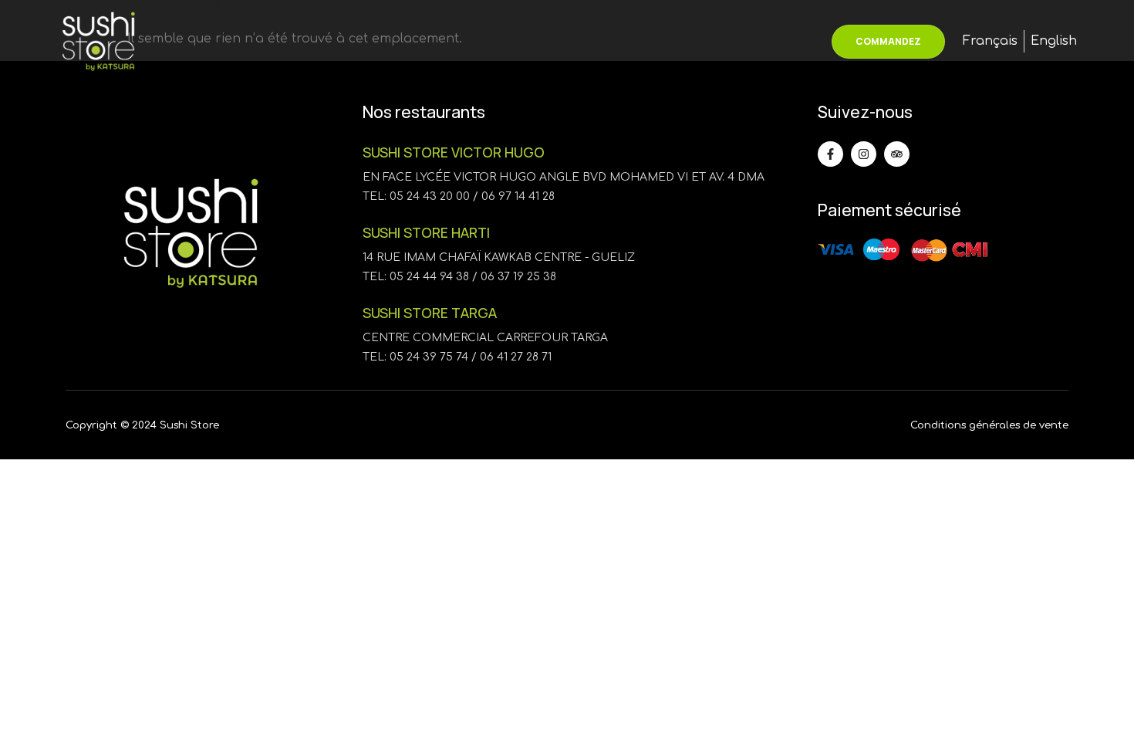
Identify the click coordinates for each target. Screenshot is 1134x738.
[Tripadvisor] (897, 154)
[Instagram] (863, 154)
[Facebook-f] (830, 154)
